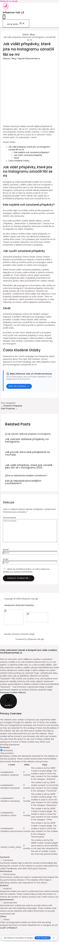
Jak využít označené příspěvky (28, 155)
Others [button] (3, 916)
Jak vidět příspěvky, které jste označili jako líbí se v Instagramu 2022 (28, 466)
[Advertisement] (29, 91)
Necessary (8, 750)
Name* (6, 549)
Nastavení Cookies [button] (9, 692)
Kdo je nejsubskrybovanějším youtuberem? (23, 482)
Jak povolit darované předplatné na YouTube (27, 453)
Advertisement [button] (7, 899)
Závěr (16, 158)
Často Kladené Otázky (18, 160)
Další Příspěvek (9, 408)
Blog (14, 58)
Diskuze (6, 58)
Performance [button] (6, 871)
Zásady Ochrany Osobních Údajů (19, 634)
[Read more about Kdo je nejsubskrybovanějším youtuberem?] (26, 475)
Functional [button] (4, 857)
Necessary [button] (5, 747)
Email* (6, 559)
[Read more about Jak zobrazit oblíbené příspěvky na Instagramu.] (28, 434)
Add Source (42, 938)
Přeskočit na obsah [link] (9, 1)
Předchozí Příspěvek (11, 406)
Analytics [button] (4, 885)
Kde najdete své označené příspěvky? (31, 152)
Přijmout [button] (22, 692)
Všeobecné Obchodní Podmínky (19, 605)
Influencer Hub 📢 (13, 12)
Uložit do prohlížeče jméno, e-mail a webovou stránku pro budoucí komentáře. (26, 570)
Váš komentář (9, 517)
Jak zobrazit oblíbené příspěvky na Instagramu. (27, 440)
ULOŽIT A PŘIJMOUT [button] (8, 928)
